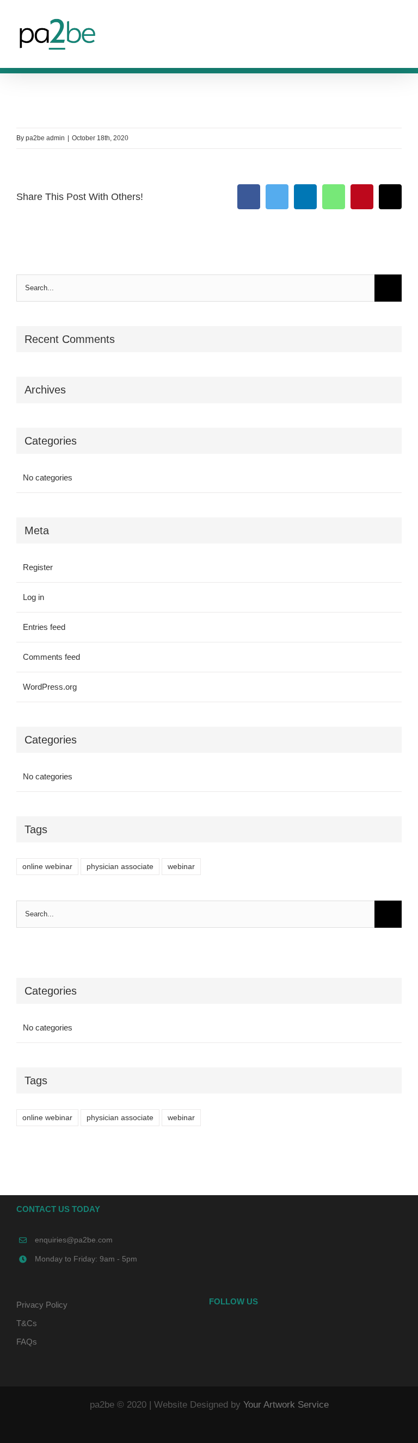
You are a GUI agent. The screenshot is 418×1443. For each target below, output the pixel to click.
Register (38, 567)
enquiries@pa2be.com (74, 1239)
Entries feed (44, 627)
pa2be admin (45, 138)
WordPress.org (50, 686)
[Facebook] (290, 1332)
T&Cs (26, 1323)
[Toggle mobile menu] (397, 30)
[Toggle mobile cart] (377, 30)
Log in (33, 597)
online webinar (47, 867)
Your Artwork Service (286, 1405)
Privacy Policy (41, 1304)
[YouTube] (305, 1332)
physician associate (120, 867)
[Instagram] (320, 1332)
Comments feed (51, 656)
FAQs (26, 1341)
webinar (181, 867)
